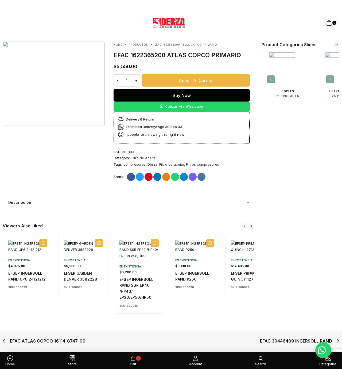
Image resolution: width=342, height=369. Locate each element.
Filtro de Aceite (143, 158)
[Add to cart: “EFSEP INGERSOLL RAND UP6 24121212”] (43, 243)
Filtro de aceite (171, 164)
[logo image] (168, 22)
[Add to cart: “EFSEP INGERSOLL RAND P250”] (210, 243)
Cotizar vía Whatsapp (184, 106)
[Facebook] (318, 6)
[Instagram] (323, 6)
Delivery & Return (140, 119)
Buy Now (182, 95)
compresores (134, 164)
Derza (152, 164)
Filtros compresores (202, 164)
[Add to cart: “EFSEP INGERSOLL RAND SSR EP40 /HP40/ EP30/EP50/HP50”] (155, 243)
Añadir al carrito (195, 80)
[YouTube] (333, 6)
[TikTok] (328, 6)
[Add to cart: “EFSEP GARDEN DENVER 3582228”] (99, 243)
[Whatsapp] (338, 6)
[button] (182, 107)
